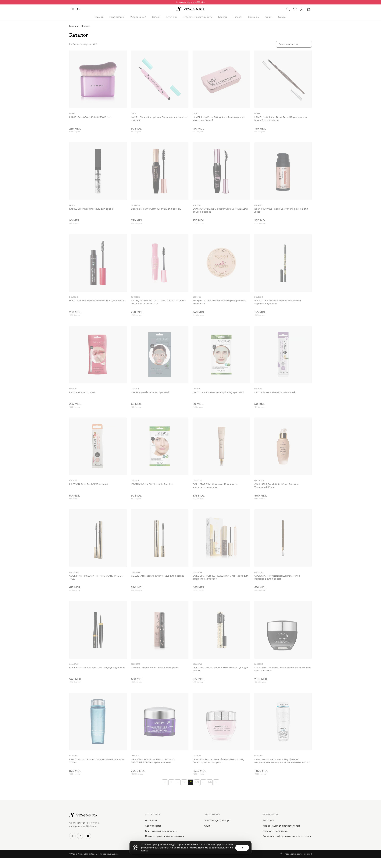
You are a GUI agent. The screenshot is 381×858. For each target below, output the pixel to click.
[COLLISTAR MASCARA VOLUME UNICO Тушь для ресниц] (221, 630)
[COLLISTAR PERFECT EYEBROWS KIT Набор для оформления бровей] (221, 538)
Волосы (156, 17)
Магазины (253, 17)
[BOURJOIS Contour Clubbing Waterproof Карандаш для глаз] (283, 263)
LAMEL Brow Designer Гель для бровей (91, 208)
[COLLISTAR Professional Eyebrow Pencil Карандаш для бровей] (283, 538)
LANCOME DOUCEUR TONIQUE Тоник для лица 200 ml (96, 761)
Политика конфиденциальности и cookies (287, 836)
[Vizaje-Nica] (190, 9)
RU (78, 9)
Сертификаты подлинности (161, 831)
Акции (268, 17)
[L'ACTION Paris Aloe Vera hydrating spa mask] (221, 355)
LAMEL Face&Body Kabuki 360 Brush (90, 117)
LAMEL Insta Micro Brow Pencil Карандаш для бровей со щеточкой (280, 118)
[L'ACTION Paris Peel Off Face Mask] (98, 446)
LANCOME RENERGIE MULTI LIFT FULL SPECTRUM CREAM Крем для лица (153, 761)
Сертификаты (153, 825)
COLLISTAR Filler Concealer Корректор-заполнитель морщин (215, 485)
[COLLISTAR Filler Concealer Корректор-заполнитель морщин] (221, 446)
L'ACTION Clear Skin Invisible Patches (152, 484)
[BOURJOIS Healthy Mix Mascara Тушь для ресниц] (98, 263)
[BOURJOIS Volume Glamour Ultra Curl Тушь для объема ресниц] (221, 171)
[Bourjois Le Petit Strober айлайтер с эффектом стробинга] (221, 263)
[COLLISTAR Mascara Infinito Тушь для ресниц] (160, 538)
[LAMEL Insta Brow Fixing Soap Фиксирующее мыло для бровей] (221, 79)
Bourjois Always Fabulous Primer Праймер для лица (281, 210)
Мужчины (171, 17)
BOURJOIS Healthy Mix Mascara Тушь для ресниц (97, 300)
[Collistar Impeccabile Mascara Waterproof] (160, 630)
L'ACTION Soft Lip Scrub (82, 392)
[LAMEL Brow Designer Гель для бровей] (98, 171)
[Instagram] (80, 836)
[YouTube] (88, 836)
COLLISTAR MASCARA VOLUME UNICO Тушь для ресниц (221, 669)
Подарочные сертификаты (197, 17)
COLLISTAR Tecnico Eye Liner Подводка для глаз (97, 667)
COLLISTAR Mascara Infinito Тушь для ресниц (157, 575)
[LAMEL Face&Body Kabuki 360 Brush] (98, 79)
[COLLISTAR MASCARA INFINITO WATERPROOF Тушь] (98, 538)
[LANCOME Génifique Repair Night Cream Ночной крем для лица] (283, 630)
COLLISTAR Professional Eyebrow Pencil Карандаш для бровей (277, 577)
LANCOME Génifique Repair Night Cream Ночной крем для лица (282, 669)
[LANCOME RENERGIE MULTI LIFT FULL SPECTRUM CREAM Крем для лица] (160, 722)
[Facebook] (72, 836)
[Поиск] (288, 9)
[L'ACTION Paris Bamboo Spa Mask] (160, 355)
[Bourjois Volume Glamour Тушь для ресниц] (160, 171)
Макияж (99, 17)
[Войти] (301, 9)
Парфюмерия (116, 17)
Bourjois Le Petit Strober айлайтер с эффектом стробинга (219, 302)
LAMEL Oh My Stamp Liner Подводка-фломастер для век (159, 118)
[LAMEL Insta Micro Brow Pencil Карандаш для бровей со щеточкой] (283, 79)
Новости (237, 17)
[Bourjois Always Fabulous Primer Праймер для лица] (283, 171)
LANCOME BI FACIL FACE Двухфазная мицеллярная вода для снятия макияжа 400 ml (282, 761)
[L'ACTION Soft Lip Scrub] (98, 355)
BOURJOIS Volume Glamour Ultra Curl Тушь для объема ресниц (220, 210)
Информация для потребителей (281, 825)
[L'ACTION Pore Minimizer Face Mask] (283, 355)
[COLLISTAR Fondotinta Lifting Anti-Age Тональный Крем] (283, 446)
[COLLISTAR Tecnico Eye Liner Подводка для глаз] (98, 630)
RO (72, 9)
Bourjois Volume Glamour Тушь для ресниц (156, 208)
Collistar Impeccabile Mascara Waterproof (154, 667)
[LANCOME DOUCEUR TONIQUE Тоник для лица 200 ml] (98, 722)
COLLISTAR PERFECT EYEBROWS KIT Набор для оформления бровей (220, 577)
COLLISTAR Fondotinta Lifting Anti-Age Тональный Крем (276, 485)
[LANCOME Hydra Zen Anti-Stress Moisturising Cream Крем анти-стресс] (221, 722)
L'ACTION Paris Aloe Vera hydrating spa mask (218, 392)
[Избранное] (295, 9)
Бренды (222, 17)
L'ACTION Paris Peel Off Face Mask (88, 484)
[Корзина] (308, 9)
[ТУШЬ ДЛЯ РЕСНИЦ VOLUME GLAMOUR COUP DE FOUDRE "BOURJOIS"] (160, 263)
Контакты (268, 820)
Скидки (282, 17)
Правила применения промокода (165, 836)
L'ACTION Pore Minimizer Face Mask (274, 392)
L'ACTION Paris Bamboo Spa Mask (150, 392)
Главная (73, 26)
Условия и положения (275, 831)
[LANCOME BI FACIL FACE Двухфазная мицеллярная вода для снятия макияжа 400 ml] (283, 722)
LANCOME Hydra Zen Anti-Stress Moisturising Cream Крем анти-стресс (218, 761)
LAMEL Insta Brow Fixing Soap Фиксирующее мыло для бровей (219, 118)
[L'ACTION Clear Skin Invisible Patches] (160, 446)
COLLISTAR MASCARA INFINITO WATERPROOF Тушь (96, 577)
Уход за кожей (138, 17)
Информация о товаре (217, 820)
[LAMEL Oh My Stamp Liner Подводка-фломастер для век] (160, 79)
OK (242, 848)
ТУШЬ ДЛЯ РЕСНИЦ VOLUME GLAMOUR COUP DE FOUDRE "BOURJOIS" (158, 302)
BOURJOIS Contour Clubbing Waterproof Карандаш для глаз (277, 302)
